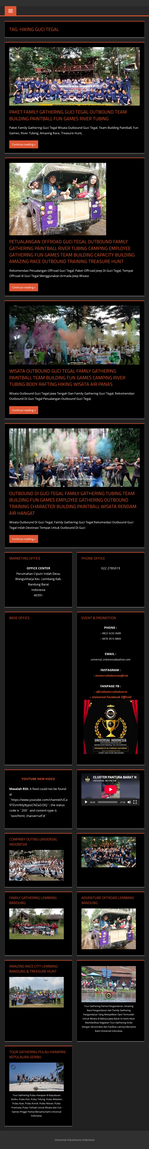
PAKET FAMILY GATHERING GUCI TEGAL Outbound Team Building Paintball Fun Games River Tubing (68, 115)
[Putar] (86, 802)
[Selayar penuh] (135, 802)
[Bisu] (129, 802)
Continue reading (22, 144)
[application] (110, 789)
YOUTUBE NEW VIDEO (38, 779)
